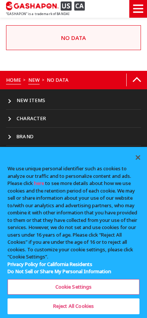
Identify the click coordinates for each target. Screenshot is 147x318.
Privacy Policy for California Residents (50, 264)
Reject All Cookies (73, 306)
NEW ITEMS (31, 100)
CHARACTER (31, 118)
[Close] (138, 157)
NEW (34, 79)
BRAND (25, 136)
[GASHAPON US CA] (47, 6)
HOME (13, 79)
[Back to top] (136, 80)
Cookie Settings (73, 286)
